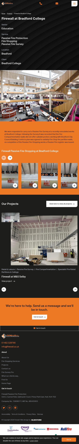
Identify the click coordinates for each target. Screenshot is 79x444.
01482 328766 (9, 343)
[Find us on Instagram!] (9, 408)
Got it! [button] (69, 439)
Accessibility (6, 414)
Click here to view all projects (60, 204)
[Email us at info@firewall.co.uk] (57, 3)
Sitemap (40, 414)
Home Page (6, 383)
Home (3, 13)
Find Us (5, 380)
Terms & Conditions (18, 414)
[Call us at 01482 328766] (41, 3)
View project (7, 281)
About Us (5, 357)
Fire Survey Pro (8, 372)
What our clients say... (10, 376)
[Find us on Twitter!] (4, 408)
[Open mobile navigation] (74, 3)
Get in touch (38, 317)
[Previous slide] (4, 158)
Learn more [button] (34, 441)
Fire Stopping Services (11, 361)
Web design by (25, 420)
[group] (10, 176)
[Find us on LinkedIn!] (15, 408)
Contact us (6, 368)
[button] (4, 289)
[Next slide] (10, 158)
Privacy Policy (31, 414)
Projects (9, 13)
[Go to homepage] (13, 3)
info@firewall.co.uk (10, 347)
